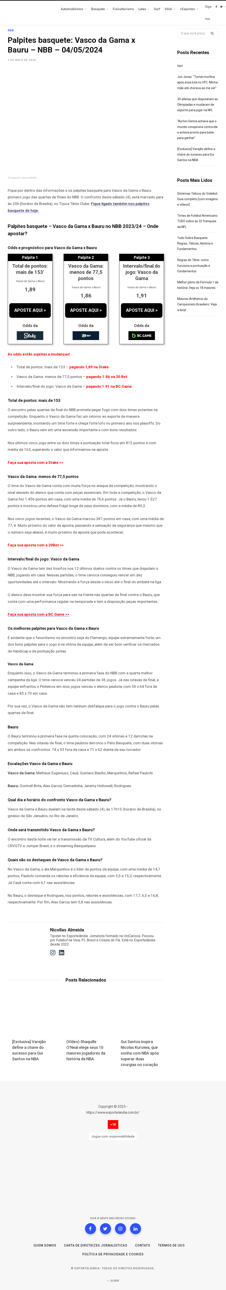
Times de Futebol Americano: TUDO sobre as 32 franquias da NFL (197, 221)
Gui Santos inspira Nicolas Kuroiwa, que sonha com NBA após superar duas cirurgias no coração (140, 1053)
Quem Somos (45, 1245)
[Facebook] (90, 1228)
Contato (142, 1245)
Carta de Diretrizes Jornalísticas (95, 1245)
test (180, 66)
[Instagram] (120, 1228)
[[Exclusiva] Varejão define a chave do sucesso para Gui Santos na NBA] (31, 1017)
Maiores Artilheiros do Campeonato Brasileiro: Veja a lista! (197, 304)
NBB (11, 30)
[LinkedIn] (135, 1228)
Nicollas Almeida (67, 930)
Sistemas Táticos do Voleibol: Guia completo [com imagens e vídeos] (197, 199)
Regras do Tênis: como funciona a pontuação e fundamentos (193, 265)
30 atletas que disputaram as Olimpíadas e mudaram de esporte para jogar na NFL (197, 104)
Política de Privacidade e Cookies (113, 1254)
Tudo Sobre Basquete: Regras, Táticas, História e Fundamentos (195, 243)
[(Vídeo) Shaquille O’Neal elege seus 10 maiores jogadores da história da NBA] (86, 1017)
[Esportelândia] (30, 13)
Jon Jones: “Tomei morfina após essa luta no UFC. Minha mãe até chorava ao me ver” (197, 82)
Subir (114, 1280)
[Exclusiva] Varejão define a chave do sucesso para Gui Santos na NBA (196, 154)
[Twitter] (105, 1228)
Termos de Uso (171, 1245)
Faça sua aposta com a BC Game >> (38, 614)
